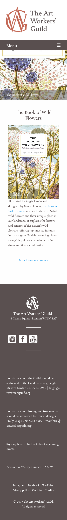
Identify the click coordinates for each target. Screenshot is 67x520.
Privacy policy (21, 490)
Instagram (19, 485)
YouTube (47, 485)
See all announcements (33, 260)
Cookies (37, 490)
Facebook (34, 485)
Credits (49, 490)
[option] (33, 70)
